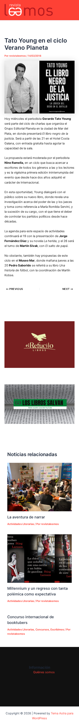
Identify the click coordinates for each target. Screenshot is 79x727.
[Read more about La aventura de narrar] (39, 487)
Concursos (42, 629)
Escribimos (57, 629)
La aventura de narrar (26, 517)
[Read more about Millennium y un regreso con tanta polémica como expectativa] (39, 558)
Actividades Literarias (20, 524)
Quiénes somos (44, 672)
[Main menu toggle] (70, 10)
